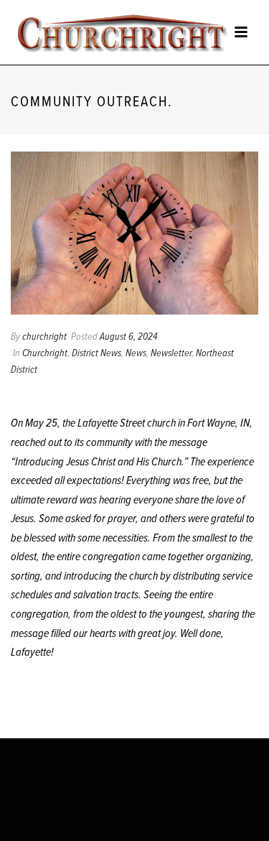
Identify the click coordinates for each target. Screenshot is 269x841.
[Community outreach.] (134, 233)
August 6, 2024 (128, 336)
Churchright (44, 353)
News (136, 353)
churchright (44, 336)
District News (96, 353)
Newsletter (171, 353)
